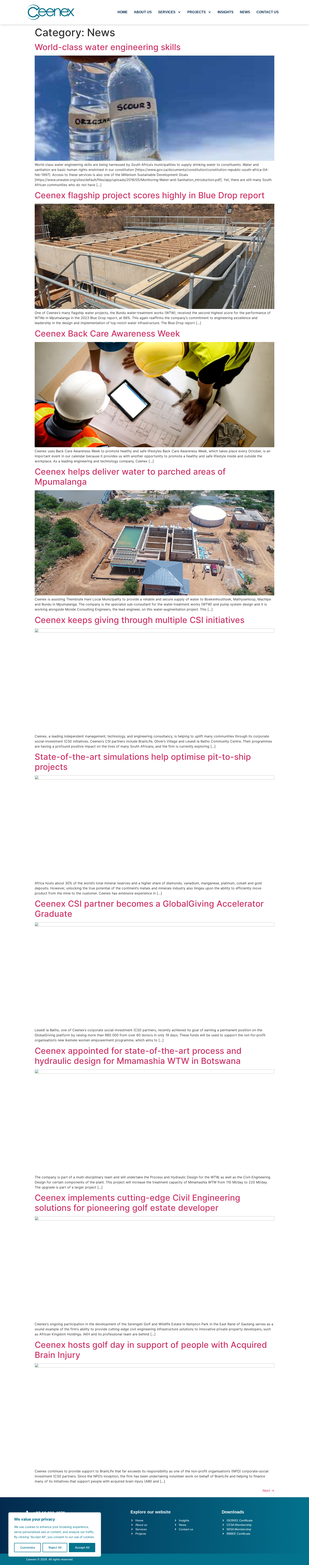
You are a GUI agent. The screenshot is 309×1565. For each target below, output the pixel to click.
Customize (27, 1547)
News (245, 12)
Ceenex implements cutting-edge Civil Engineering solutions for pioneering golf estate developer (137, 1202)
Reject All (55, 1547)
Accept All (82, 1547)
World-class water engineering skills (108, 47)
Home (123, 12)
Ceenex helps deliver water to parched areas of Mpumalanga (130, 476)
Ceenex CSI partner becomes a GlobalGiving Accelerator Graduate (149, 908)
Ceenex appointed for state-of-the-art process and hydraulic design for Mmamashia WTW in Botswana (138, 1056)
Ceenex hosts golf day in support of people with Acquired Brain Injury (151, 1350)
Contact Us (267, 12)
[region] (54, 1534)
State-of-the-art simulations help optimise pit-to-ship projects (143, 762)
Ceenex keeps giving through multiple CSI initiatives (139, 620)
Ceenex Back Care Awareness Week (107, 333)
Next (268, 1490)
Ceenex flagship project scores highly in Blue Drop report (150, 195)
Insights (226, 12)
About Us (143, 12)
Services (167, 12)
